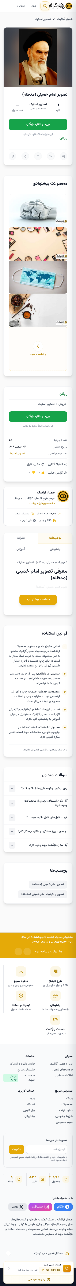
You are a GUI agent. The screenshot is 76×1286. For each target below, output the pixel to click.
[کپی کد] (43, 1270)
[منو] (8, 6)
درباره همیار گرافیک (61, 1064)
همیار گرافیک (65, 19)
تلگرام (60, 1207)
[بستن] (9, 1268)
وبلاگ (69, 1098)
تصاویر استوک (43, 19)
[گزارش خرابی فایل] (38, 156)
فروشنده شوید (22, 1078)
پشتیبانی (29, 1116)
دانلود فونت (66, 1110)
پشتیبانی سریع (26, 1070)
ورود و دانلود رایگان (38, 124)
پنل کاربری (29, 1110)
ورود (33, 6)
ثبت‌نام (21, 6)
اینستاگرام (37, 1207)
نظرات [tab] (21, 538)
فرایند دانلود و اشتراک (22, 1064)
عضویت (16, 1149)
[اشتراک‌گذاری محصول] (63, 156)
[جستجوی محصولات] (45, 5)
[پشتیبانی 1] (27, 951)
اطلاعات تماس (64, 1076)
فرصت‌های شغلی (63, 1070)
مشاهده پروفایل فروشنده (42, 503)
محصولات (67, 1104)
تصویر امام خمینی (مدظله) (48, 884)
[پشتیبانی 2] (18, 951)
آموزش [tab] (20, 549)
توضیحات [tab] (55, 538)
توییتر (15, 1207)
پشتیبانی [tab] (55, 549)
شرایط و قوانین (64, 1116)
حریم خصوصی (64, 1122)
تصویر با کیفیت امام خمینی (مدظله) (42, 894)
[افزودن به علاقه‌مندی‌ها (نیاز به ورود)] (51, 156)
